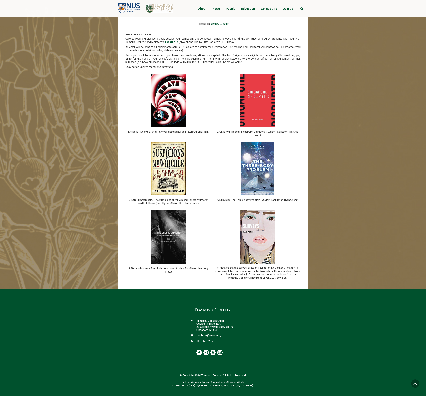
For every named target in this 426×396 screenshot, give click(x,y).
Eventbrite (171, 42)
